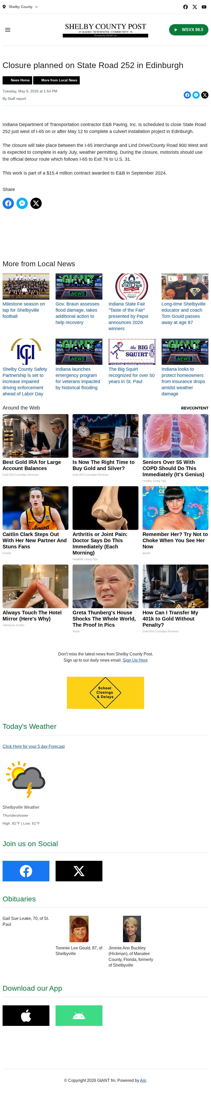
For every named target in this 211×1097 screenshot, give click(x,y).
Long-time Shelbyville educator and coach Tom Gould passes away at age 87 (184, 313)
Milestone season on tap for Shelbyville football (24, 310)
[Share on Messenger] (196, 95)
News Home (20, 80)
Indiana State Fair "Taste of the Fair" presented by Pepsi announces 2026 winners (128, 316)
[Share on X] (204, 95)
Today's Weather (29, 726)
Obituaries (19, 899)
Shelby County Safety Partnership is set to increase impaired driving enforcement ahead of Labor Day (25, 381)
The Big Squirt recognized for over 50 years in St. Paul (132, 375)
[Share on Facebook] (187, 95)
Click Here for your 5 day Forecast (34, 746)
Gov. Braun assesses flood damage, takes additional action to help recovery (77, 313)
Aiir (143, 1080)
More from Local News (59, 80)
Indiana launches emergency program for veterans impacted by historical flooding (78, 378)
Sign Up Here (135, 660)
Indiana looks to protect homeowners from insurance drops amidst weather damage (183, 381)
